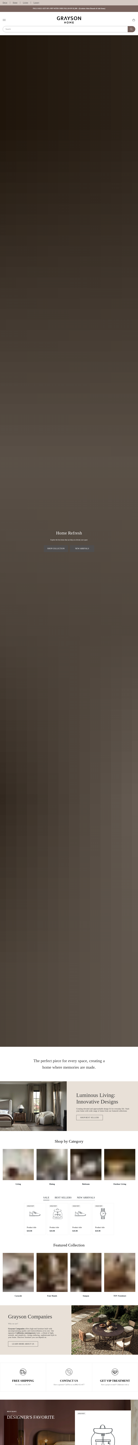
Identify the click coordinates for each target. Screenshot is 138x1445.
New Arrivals (86, 1197)
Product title (31, 1227)
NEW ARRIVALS (82, 549)
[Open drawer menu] (4, 20)
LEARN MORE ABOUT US (23, 1344)
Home (15, 3)
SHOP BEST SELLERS (89, 1118)
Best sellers (63, 1197)
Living (25, 3)
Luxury (36, 3)
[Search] (131, 29)
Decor (5, 3)
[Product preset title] (34, 1213)
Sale (46, 1197)
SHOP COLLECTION (56, 549)
